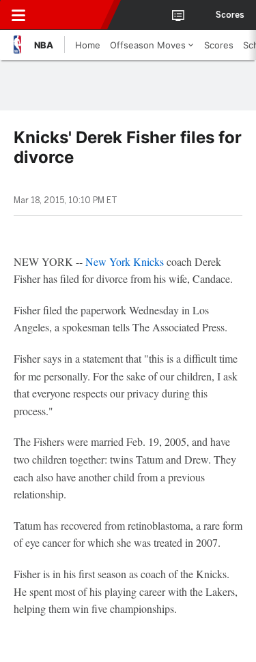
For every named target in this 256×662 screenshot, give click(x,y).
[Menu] (18, 15)
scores (230, 15)
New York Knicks (124, 261)
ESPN (73, 15)
